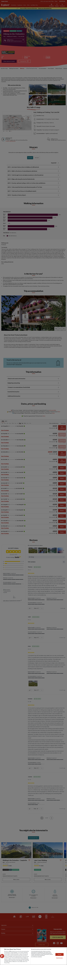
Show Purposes (59, 957)
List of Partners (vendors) (36, 956)
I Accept (59, 954)
